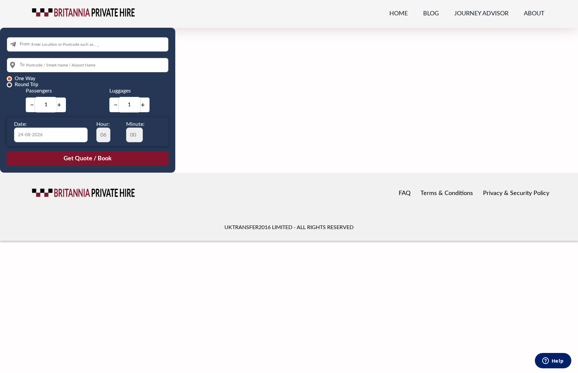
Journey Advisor (481, 14)
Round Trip (26, 84)
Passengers (39, 91)
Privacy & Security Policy (516, 193)
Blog (431, 14)
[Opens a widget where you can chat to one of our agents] (553, 361)
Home (398, 14)
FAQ (404, 193)
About (534, 14)
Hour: (103, 124)
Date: (20, 124)
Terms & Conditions (446, 193)
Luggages (120, 91)
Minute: (135, 124)
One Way (25, 78)
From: (25, 44)
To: (22, 65)
